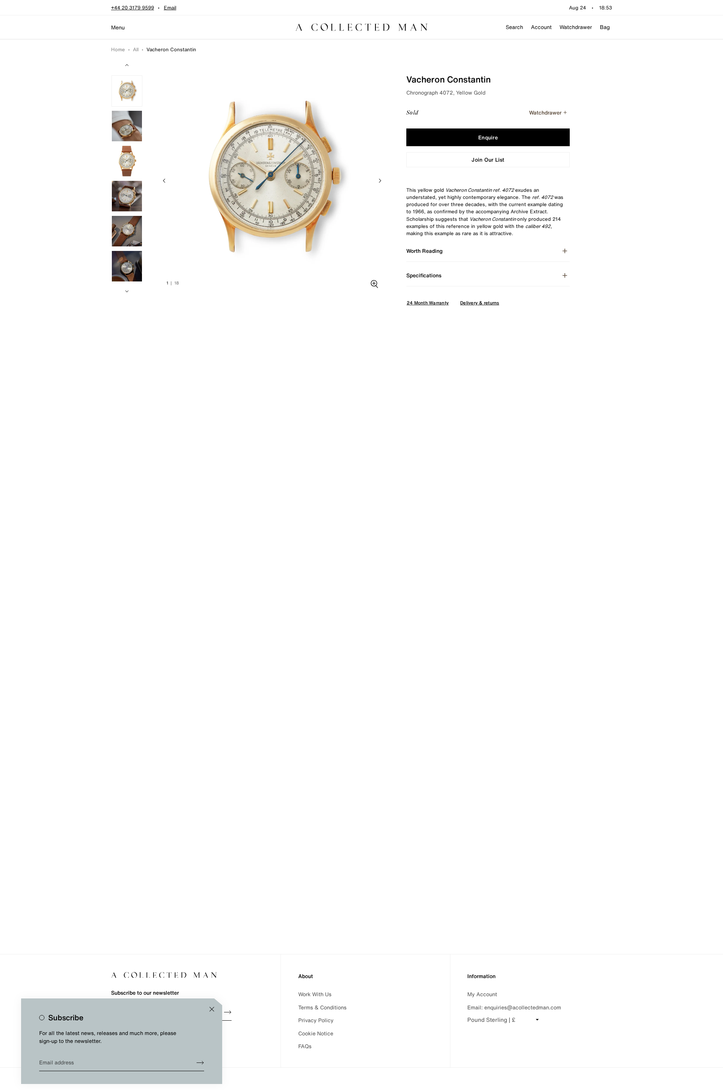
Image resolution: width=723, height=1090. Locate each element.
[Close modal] (211, 1009)
